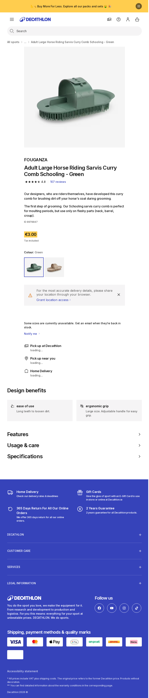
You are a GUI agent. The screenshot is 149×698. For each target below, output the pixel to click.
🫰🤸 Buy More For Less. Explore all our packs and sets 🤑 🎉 (70, 6)
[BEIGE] (54, 267)
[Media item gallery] (74, 97)
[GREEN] (34, 267)
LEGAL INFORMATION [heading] (21, 583)
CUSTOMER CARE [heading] (18, 550)
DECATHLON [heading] (15, 534)
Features (17, 434)
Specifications (25, 456)
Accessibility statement (22, 676)
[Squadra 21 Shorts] (74, 97)
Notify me (31, 333)
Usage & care (23, 445)
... (25, 42)
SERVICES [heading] (13, 567)
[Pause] (139, 6)
